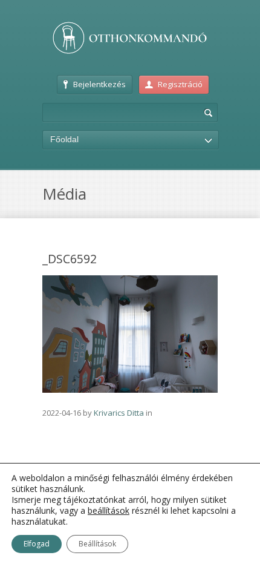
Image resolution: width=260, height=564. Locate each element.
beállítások (108, 510)
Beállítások (97, 544)
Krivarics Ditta (119, 412)
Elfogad (37, 544)
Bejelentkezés (99, 84)
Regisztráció (180, 84)
